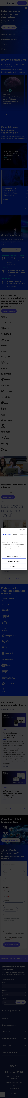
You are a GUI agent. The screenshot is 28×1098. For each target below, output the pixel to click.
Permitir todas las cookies (14, 556)
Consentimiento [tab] (6, 534)
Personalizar (13, 566)
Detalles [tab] (15, 534)
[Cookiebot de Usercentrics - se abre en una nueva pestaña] (19, 530)
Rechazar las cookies (14, 561)
